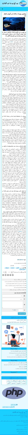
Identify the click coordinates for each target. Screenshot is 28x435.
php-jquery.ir (20, 259)
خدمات (11, 41)
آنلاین (17, 267)
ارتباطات (14, 380)
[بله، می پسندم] (12, 272)
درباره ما (25, 427)
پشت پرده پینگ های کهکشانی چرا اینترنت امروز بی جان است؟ (16, 357)
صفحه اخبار (13, 404)
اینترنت (24, 383)
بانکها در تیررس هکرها (22, 366)
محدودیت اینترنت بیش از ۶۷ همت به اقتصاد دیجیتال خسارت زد (16, 283)
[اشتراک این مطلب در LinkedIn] (6, 275)
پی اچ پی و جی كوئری (10, 3)
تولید (19, 380)
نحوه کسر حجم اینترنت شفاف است (21, 368)
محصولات (20, 231)
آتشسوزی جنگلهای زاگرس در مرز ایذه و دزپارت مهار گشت (17, 363)
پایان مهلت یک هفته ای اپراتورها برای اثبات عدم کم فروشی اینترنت (15, 281)
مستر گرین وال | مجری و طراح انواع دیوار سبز (16, 322)
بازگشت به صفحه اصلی (8, 407)
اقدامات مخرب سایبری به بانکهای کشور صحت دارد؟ (18, 351)
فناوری (18, 383)
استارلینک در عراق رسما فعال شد (21, 355)
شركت (24, 380)
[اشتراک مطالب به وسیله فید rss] (3, 275)
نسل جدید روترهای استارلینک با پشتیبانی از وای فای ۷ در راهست (15, 285)
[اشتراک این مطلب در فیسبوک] (10, 275)
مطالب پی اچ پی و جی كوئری (22, 433)
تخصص (13, 383)
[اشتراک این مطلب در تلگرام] (13, 275)
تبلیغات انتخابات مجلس (21, 320)
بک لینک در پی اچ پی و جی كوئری (21, 429)
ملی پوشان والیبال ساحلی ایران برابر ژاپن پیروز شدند (17, 353)
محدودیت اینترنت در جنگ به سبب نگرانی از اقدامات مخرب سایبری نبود (15, 364)
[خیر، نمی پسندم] (5, 272)
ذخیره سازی (22, 269)
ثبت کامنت (21, 313)
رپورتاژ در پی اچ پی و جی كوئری (22, 431)
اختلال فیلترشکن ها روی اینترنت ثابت (20, 287)
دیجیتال (7, 267)
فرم (23, 220)
